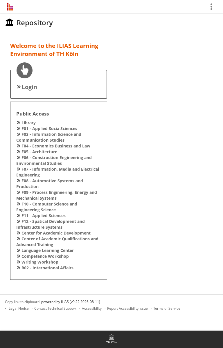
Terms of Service (166, 308)
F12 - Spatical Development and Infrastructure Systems (50, 224)
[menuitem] (111, 339)
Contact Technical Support (55, 308)
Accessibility (92, 308)
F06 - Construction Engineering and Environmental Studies (54, 160)
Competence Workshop (45, 256)
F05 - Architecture (39, 151)
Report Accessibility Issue (127, 308)
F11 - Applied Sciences (43, 215)
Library (28, 122)
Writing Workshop (39, 262)
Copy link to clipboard (22, 301)
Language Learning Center (47, 250)
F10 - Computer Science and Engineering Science (46, 206)
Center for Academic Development (56, 233)
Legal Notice (19, 308)
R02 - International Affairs (47, 268)
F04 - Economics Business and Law (55, 146)
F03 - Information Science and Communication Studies (48, 137)
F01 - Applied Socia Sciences (49, 128)
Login (29, 87)
